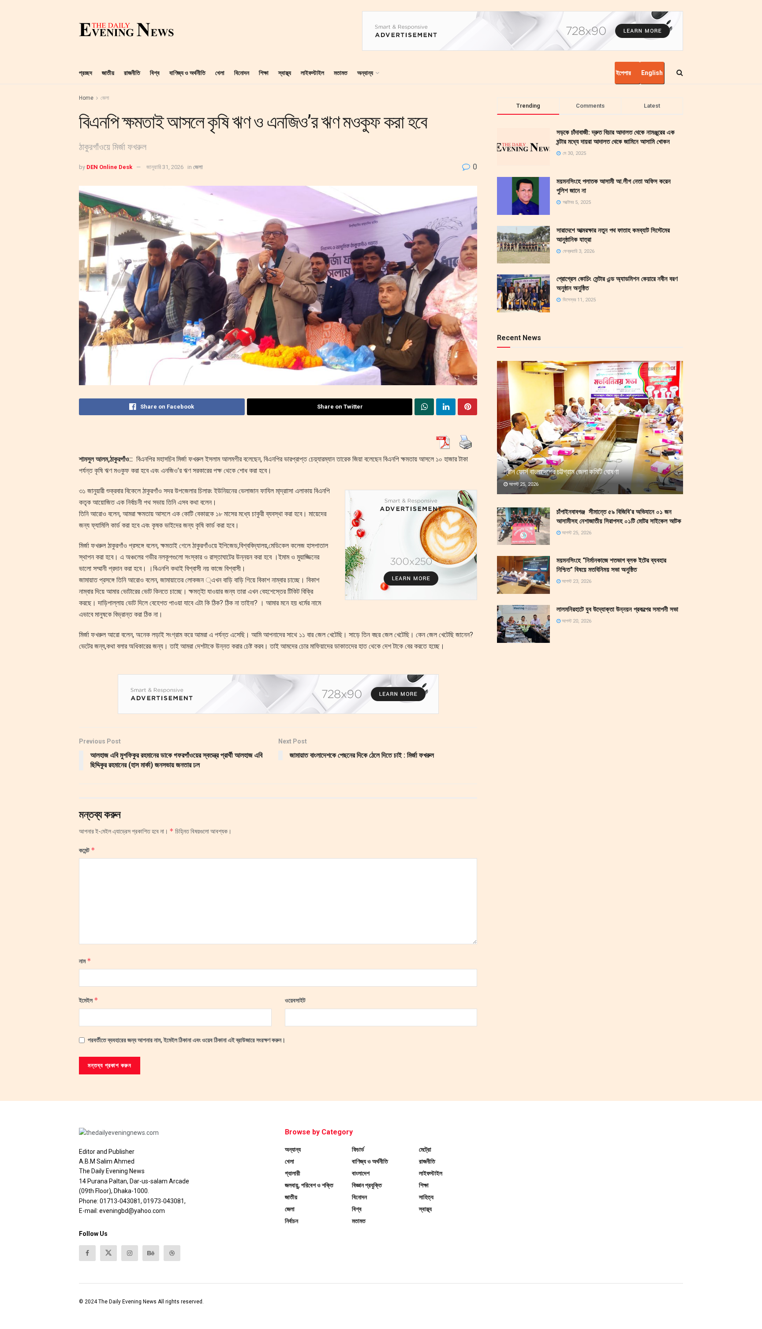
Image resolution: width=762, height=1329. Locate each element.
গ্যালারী (292, 1173)
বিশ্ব (155, 72)
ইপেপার (623, 72)
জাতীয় (108, 72)
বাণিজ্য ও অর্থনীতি (187, 72)
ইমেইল (88, 1000)
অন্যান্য (365, 72)
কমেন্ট (87, 850)
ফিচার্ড (358, 1149)
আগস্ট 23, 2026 (575, 581)
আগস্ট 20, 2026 (575, 621)
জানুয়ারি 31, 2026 (164, 167)
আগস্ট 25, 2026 (523, 484)
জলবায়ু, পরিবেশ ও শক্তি (309, 1185)
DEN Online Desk (109, 167)
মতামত (340, 72)
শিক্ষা (264, 72)
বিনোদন (241, 72)
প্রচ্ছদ (85, 72)
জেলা (105, 98)
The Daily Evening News (127, 1302)
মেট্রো (425, 1149)
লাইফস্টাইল (312, 72)
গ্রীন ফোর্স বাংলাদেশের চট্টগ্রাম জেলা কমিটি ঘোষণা (561, 471)
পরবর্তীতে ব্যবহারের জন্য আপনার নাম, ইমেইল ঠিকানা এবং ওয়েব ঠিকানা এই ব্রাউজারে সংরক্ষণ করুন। (186, 1040)
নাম (85, 961)
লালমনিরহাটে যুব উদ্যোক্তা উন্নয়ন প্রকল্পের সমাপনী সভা (617, 609)
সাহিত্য (426, 1197)
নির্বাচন (291, 1220)
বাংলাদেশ (361, 1173)
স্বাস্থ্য (284, 72)
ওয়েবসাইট (295, 1000)
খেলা (219, 72)
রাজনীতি (132, 72)
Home (86, 98)
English (652, 72)
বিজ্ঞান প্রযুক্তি (367, 1185)
